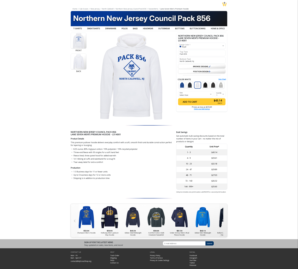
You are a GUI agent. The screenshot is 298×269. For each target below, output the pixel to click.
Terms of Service (156, 258)
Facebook (193, 255)
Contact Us (114, 263)
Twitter (192, 263)
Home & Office (218, 28)
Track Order (114, 255)
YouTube (193, 260)
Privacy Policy (155, 255)
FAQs (112, 260)
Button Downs (197, 28)
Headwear (148, 28)
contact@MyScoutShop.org (81, 261)
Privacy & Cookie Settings (159, 260)
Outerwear (164, 28)
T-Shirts (77, 28)
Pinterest (193, 265)
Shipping (113, 258)
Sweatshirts (93, 28)
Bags (135, 28)
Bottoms (180, 28)
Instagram (193, 258)
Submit (209, 243)
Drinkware (110, 28)
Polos (125, 28)
